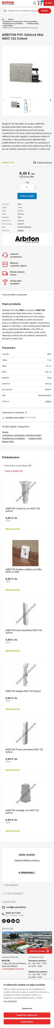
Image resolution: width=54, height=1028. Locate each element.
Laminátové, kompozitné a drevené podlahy (20, 21)
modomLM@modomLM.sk (13, 969)
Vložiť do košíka (27, 196)
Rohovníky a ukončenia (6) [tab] (17, 465)
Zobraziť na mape (37, 951)
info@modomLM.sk (16, 907)
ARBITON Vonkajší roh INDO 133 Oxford (22, 811)
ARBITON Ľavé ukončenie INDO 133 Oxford (24, 631)
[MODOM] (8, 3)
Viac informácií (10, 1001)
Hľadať (44, 11)
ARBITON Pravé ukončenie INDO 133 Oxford (24, 750)
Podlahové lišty (33, 24)
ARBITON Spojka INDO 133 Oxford (23, 691)
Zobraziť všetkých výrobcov (27, 860)
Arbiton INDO (8, 26)
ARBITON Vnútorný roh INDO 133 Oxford (23, 509)
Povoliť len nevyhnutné (27, 1015)
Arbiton (21, 230)
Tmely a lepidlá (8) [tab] (13, 471)
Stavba (11, 19)
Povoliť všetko (27, 1022)
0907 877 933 (13, 913)
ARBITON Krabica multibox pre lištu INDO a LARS (23, 570)
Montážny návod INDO (15, 417)
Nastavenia (27, 1008)
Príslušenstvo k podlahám (13, 24)
